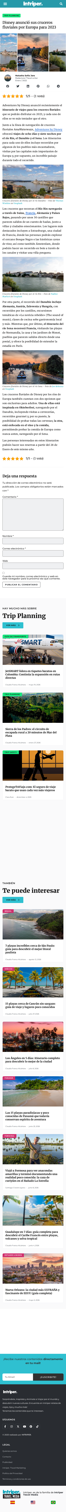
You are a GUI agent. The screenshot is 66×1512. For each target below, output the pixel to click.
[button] (5, 4)
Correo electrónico (14, 548)
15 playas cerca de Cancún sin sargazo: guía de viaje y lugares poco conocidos (30, 1005)
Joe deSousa (57, 386)
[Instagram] (11, 1426)
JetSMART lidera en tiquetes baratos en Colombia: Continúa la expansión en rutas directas (32, 674)
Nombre (8, 536)
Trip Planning (11, 15)
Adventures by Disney (48, 129)
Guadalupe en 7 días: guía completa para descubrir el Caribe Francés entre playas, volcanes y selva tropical (31, 1235)
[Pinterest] (30, 1426)
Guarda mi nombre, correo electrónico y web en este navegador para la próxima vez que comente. (31, 577)
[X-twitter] (18, 1426)
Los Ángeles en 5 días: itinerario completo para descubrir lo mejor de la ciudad (32, 1059)
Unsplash (18, 203)
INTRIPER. (26, 1435)
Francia (30, 212)
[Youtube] (24, 1426)
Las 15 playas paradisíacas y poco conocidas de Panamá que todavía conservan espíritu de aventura (27, 1116)
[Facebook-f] (5, 1426)
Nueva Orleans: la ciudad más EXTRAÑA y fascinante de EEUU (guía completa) (32, 1291)
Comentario (10, 497)
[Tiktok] (37, 1426)
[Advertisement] (33, 839)
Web (5, 561)
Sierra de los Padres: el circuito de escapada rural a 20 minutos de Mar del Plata (31, 732)
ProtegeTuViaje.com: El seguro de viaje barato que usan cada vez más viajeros (30, 788)
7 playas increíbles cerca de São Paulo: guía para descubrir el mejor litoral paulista (30, 949)
